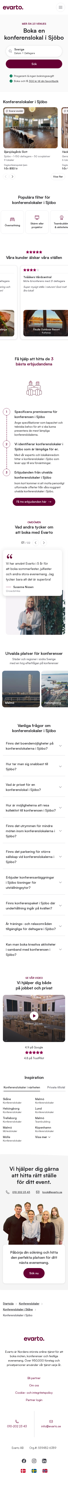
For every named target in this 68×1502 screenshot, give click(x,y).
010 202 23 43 (21, 1192)
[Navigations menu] (60, 7)
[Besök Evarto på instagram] (34, 1461)
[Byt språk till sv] (34, 1471)
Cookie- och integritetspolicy (34, 1392)
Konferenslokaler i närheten (22, 1087)
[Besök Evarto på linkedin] (44, 1461)
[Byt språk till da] (23, 1471)
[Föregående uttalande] (35, 542)
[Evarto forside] (34, 1338)
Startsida (8, 1303)
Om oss (34, 1385)
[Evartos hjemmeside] (13, 7)
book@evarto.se (52, 1192)
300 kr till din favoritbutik (43, 81)
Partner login (34, 1400)
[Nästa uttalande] (43, 542)
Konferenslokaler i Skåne (18, 1309)
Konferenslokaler (29, 1303)
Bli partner (34, 1378)
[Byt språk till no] (45, 1471)
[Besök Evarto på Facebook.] (24, 1461)
